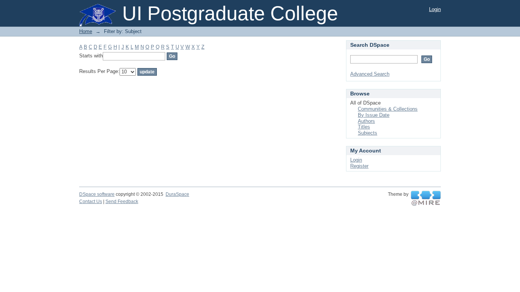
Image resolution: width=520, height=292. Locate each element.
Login (435, 9)
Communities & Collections (388, 109)
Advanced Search (369, 74)
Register (359, 166)
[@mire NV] (426, 198)
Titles (364, 127)
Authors (366, 121)
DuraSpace (177, 194)
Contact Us (90, 201)
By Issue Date (373, 115)
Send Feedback (121, 201)
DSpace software (97, 194)
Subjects (367, 133)
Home (85, 31)
